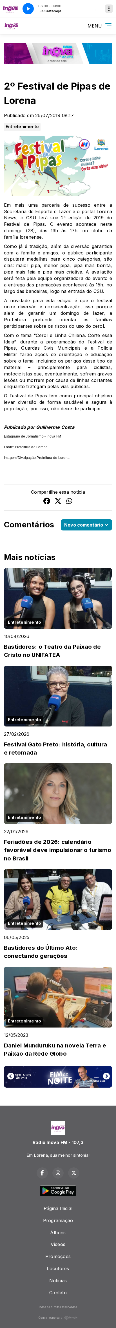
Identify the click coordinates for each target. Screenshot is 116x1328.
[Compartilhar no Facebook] (46, 502)
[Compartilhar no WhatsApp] (69, 502)
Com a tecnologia (50, 1317)
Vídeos (58, 1244)
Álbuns (58, 1232)
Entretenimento (22, 126)
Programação (58, 1220)
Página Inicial (58, 1208)
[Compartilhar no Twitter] (58, 502)
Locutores (58, 1268)
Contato (58, 1292)
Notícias (58, 1280)
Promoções (58, 1256)
